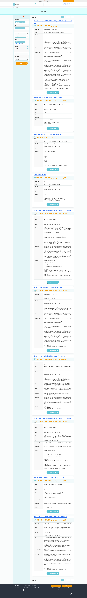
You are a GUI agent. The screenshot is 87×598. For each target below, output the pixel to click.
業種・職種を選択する (20, 22)
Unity (22, 43)
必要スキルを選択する (20, 41)
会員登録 (71, 1)
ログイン (65, 1)
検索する (21, 63)
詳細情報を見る (53, 92)
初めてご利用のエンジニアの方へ (68, 4)
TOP (14, 7)
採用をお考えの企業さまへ (68, 3)
